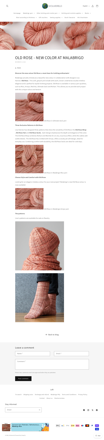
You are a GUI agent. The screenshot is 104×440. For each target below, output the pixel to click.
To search (18, 394)
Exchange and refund (42, 394)
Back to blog (53, 334)
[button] (7, 6)
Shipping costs (28, 394)
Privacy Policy (82, 394)
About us (50, 398)
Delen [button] (19, 68)
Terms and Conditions (69, 394)
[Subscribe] (39, 409)
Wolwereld (12, 435)
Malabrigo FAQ (55, 394)
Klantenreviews (59, 398)
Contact (42, 398)
